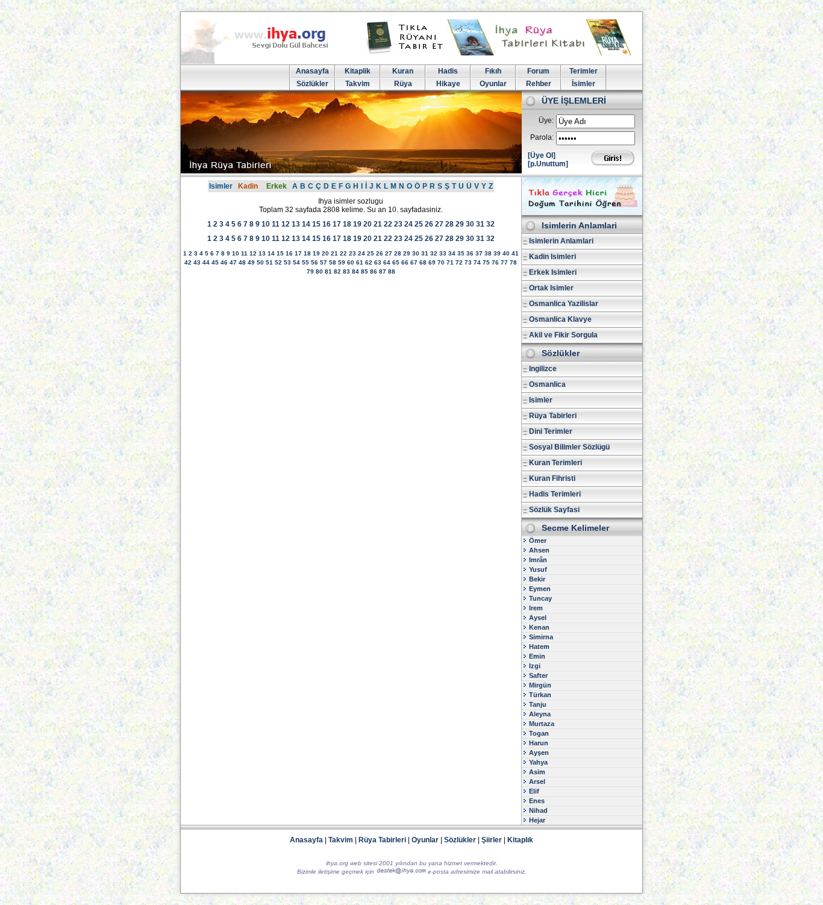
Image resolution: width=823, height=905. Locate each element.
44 (206, 262)
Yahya (538, 762)
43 (197, 262)
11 (276, 224)
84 (355, 271)
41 (515, 253)
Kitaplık (520, 840)
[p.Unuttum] (548, 164)
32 (490, 224)
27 (439, 224)
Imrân (538, 559)
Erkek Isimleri (553, 272)
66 (404, 262)
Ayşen (539, 752)
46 (224, 262)
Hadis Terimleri (555, 494)
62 (368, 262)
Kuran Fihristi (552, 478)
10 (265, 224)
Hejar (537, 820)
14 (306, 224)
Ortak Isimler (551, 288)
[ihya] (266, 61)
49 (251, 262)
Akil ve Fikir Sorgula (563, 335)
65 (395, 262)
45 (215, 262)
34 (451, 253)
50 (260, 262)
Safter (538, 675)
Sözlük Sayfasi (554, 510)
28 (449, 224)
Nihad (538, 810)
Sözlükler (312, 84)
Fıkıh (493, 71)
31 (480, 224)
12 (285, 224)
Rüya (403, 84)
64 (386, 262)
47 (233, 262)
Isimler (221, 186)
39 (497, 253)
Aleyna (540, 714)
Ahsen (539, 550)
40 (506, 253)
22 (388, 224)
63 (377, 262)
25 (419, 224)
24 (408, 224)
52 (278, 262)
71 (450, 262)
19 (357, 224)
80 (319, 271)
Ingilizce (543, 369)
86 (373, 271)
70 (441, 262)
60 (350, 262)
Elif (534, 791)
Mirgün (540, 685)
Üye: (546, 120)
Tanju (537, 704)
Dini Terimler (550, 431)
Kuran (402, 71)
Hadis (448, 71)
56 (314, 262)
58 (332, 262)
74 (477, 262)
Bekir (537, 579)
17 (337, 224)
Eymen (540, 588)
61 (359, 262)
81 (328, 271)
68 (423, 262)
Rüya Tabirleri (553, 416)
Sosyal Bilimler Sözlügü (569, 447)
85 (364, 271)
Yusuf (538, 569)
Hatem (539, 646)
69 (432, 262)
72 (459, 262)
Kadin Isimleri (552, 256)
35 (461, 253)
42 (188, 262)
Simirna (541, 636)
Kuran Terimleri (555, 463)
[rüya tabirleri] (501, 53)
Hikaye (448, 84)
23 (398, 224)
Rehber (538, 84)
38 (488, 253)
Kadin (248, 186)
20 (367, 224)
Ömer (537, 540)
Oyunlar (493, 84)
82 (337, 271)
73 (468, 262)
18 (347, 224)
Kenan (539, 627)
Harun (538, 743)
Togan (539, 733)
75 (486, 262)
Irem (536, 608)
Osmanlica (547, 384)
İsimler (583, 84)
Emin (537, 656)
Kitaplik (358, 71)
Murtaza (541, 723)
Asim (537, 771)
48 (242, 262)
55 (305, 262)
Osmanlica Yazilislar (563, 303)
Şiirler (491, 840)
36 (470, 253)
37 (479, 253)
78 (513, 262)
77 (504, 262)
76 (495, 262)
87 (382, 271)
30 (470, 224)
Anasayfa (312, 71)
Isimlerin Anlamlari (561, 241)
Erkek (276, 186)
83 (346, 271)
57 (323, 262)
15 (316, 224)
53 (287, 262)
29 (459, 224)
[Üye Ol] (541, 155)
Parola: (542, 137)
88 (391, 271)
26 (429, 224)
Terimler (583, 71)
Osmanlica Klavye (560, 319)
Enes (537, 800)
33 (442, 253)
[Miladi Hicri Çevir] (582, 211)
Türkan (540, 694)
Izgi (534, 665)
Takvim (357, 84)
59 (341, 262)
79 (310, 271)
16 (326, 224)
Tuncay (540, 598)
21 (378, 224)
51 (269, 262)
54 (296, 262)
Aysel (537, 617)
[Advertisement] (350, 374)
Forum (538, 71)
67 (414, 262)
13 (296, 224)
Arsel (537, 781)
